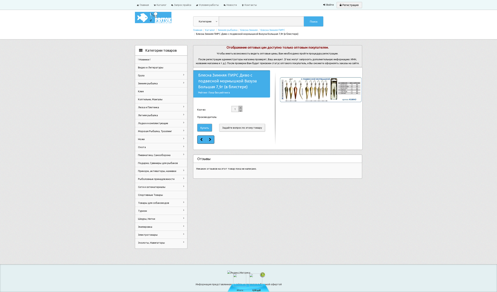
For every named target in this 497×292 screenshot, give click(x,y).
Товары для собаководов (153, 202)
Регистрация (350, 5)
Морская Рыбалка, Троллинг (155, 131)
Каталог (210, 30)
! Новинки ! (144, 59)
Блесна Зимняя (249, 30)
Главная (197, 30)
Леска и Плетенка (148, 107)
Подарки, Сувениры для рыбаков (158, 163)
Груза (141, 75)
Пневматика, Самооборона (154, 155)
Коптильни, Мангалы (150, 99)
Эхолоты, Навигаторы (151, 242)
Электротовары (148, 234)
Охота (142, 147)
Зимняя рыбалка (227, 30)
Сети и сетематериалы (151, 187)
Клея (141, 91)
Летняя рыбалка (148, 115)
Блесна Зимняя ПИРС (273, 30)
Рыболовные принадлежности (156, 179)
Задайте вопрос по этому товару (242, 127)
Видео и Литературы (150, 67)
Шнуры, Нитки (146, 218)
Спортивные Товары (150, 195)
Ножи (141, 139)
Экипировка (145, 226)
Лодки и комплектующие (153, 123)
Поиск (313, 21)
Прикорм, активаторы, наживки (157, 171)
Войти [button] (330, 4)
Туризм (142, 210)
